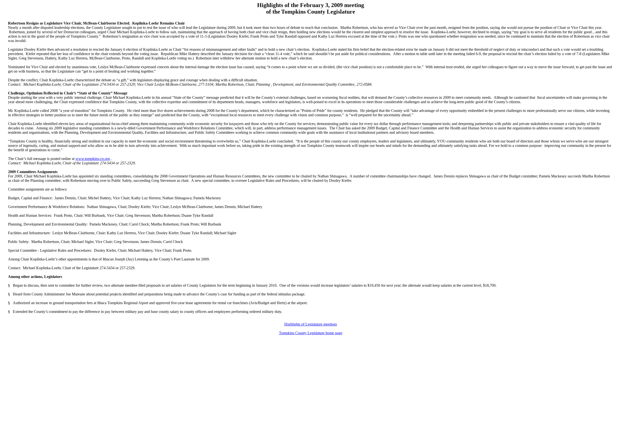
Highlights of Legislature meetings (310, 324)
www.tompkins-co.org (92, 159)
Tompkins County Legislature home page (310, 333)
